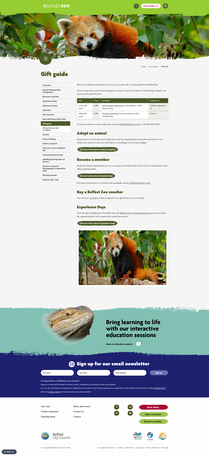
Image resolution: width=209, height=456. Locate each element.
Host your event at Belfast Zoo (54, 148)
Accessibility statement (107, 447)
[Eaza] (162, 436)
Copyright (139, 447)
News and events (81, 406)
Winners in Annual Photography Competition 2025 (54, 168)
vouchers (93, 197)
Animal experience (110, 113)
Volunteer (47, 110)
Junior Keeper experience (113, 105)
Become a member (51, 96)
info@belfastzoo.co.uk (128, 124)
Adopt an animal (50, 105)
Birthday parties (50, 175)
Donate (46, 134)
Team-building (49, 139)
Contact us (78, 411)
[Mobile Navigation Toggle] (165, 6)
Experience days (50, 101)
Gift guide (47, 123)
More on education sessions (119, 344)
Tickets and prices (49, 411)
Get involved (153, 66)
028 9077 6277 (159, 388)
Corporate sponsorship (53, 154)
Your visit (45, 406)
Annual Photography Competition (52, 90)
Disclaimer (129, 447)
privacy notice (54, 391)
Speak (9, 452)
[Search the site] (136, 6)
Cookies (120, 447)
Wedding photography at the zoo (54, 160)
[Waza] (150, 436)
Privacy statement (152, 447)
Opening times (48, 416)
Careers (77, 416)
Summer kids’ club (51, 179)
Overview (47, 85)
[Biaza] (137, 436)
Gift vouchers (48, 114)
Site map (164, 447)
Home (143, 66)
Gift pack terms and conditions (51, 129)
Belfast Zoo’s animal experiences (135, 212)
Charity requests (50, 143)
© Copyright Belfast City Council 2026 (55, 447)
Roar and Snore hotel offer (54, 119)
